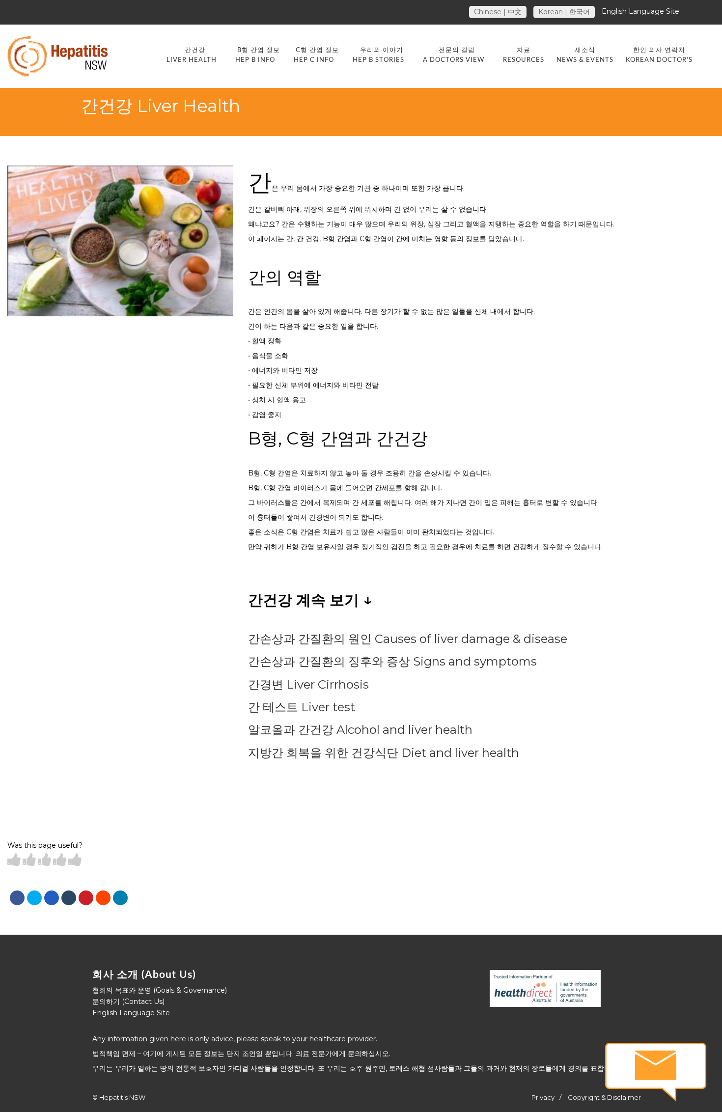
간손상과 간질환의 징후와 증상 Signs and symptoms (392, 661)
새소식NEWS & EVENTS (584, 55)
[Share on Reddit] (103, 897)
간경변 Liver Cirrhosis (308, 684)
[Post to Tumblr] (68, 897)
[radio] (14, 860)
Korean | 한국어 (564, 11)
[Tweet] (34, 897)
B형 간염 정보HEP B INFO (257, 55)
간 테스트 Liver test (301, 707)
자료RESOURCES (523, 55)
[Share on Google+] (51, 897)
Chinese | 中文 (498, 11)
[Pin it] (86, 897)
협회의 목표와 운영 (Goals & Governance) (159, 990)
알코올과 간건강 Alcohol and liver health (360, 730)
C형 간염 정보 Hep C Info (316, 55)
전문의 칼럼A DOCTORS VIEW (453, 55)
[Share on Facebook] (17, 897)
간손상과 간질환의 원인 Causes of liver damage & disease (407, 639)
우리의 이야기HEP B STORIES (378, 55)
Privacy (543, 1097)
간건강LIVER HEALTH (192, 55)
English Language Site (640, 11)
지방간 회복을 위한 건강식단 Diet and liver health (383, 753)
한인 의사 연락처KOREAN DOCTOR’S (659, 55)
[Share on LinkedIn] (120, 897)
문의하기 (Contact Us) (128, 1001)
